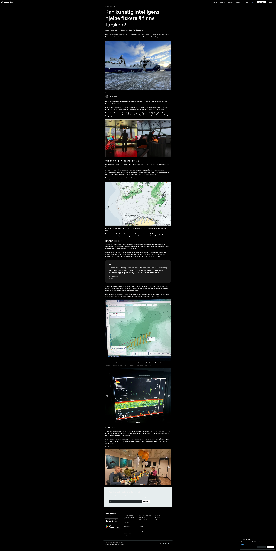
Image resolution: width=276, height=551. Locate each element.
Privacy (141, 531)
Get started (157, 515)
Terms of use (142, 533)
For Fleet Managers (143, 519)
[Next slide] (169, 396)
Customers (230, 2)
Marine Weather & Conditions (128, 521)
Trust (140, 529)
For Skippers (142, 517)
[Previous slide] (107, 396)
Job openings (127, 531)
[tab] (137, 422)
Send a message (128, 533)
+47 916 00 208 (128, 537)
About (125, 529)
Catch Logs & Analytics (129, 515)
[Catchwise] (7, 2)
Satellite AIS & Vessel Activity (129, 518)
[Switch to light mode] (160, 543)
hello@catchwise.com (129, 535)
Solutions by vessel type (145, 515)
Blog (156, 519)
